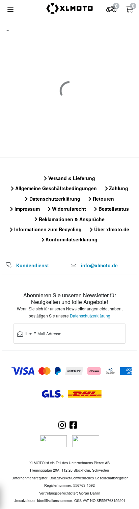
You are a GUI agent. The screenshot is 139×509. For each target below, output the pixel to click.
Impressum (26, 208)
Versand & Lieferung (71, 178)
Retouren (102, 198)
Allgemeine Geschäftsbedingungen (55, 188)
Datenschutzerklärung (54, 198)
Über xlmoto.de (111, 229)
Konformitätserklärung (71, 239)
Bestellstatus (113, 208)
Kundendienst (32, 265)
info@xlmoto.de (99, 265)
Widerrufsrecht (68, 208)
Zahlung (118, 188)
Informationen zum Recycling (47, 229)
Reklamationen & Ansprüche (71, 219)
